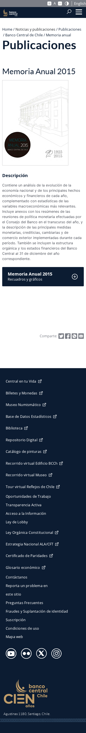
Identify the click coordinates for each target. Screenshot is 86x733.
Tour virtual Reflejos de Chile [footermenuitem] (30, 486)
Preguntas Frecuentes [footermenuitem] (24, 602)
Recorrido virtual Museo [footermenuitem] (26, 475)
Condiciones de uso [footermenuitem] (22, 628)
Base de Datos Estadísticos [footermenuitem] (28, 416)
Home (7, 29)
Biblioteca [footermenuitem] (14, 428)
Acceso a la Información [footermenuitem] (26, 513)
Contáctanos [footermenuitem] (16, 577)
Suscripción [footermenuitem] (16, 619)
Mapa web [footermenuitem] (14, 636)
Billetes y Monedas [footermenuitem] (21, 393)
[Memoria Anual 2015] (81, 336)
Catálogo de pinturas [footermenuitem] (23, 451)
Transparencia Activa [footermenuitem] (23, 505)
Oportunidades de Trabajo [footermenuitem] (28, 496)
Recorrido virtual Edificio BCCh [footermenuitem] (32, 463)
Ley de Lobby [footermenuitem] (17, 522)
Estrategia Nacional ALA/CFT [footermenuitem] (29, 544)
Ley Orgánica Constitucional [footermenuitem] (29, 532)
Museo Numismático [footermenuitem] (23, 404)
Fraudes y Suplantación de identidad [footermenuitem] (37, 611)
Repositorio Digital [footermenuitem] (21, 440)
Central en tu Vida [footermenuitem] (21, 381)
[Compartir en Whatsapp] (74, 336)
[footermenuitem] (10, 652)
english (80, 3)
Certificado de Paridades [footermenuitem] (27, 555)
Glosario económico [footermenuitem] (23, 567)
